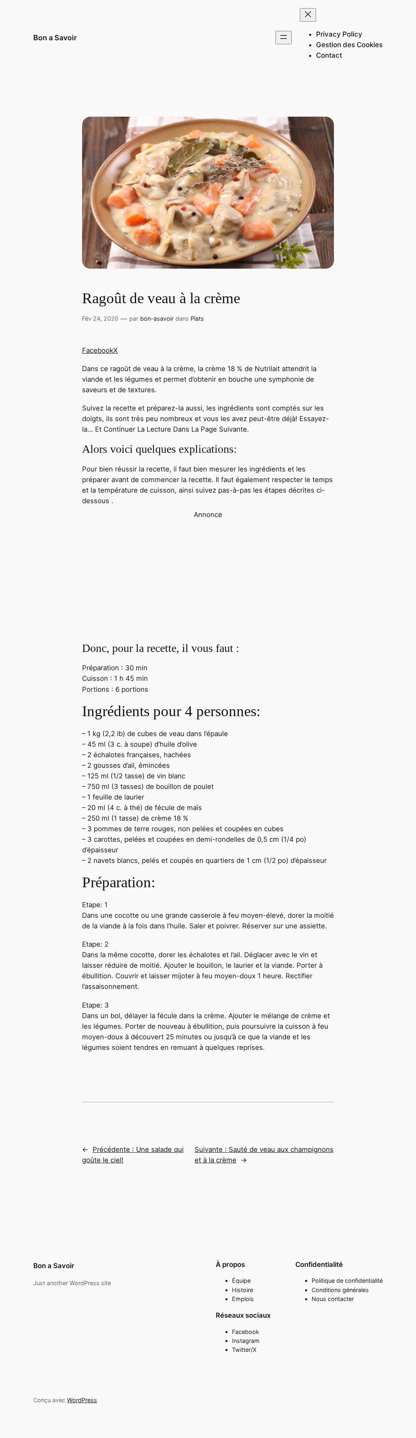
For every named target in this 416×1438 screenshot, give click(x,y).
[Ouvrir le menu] (283, 37)
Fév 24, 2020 (100, 318)
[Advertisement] (208, 577)
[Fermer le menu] (308, 15)
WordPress (82, 1400)
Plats (197, 318)
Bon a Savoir (55, 37)
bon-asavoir (156, 318)
